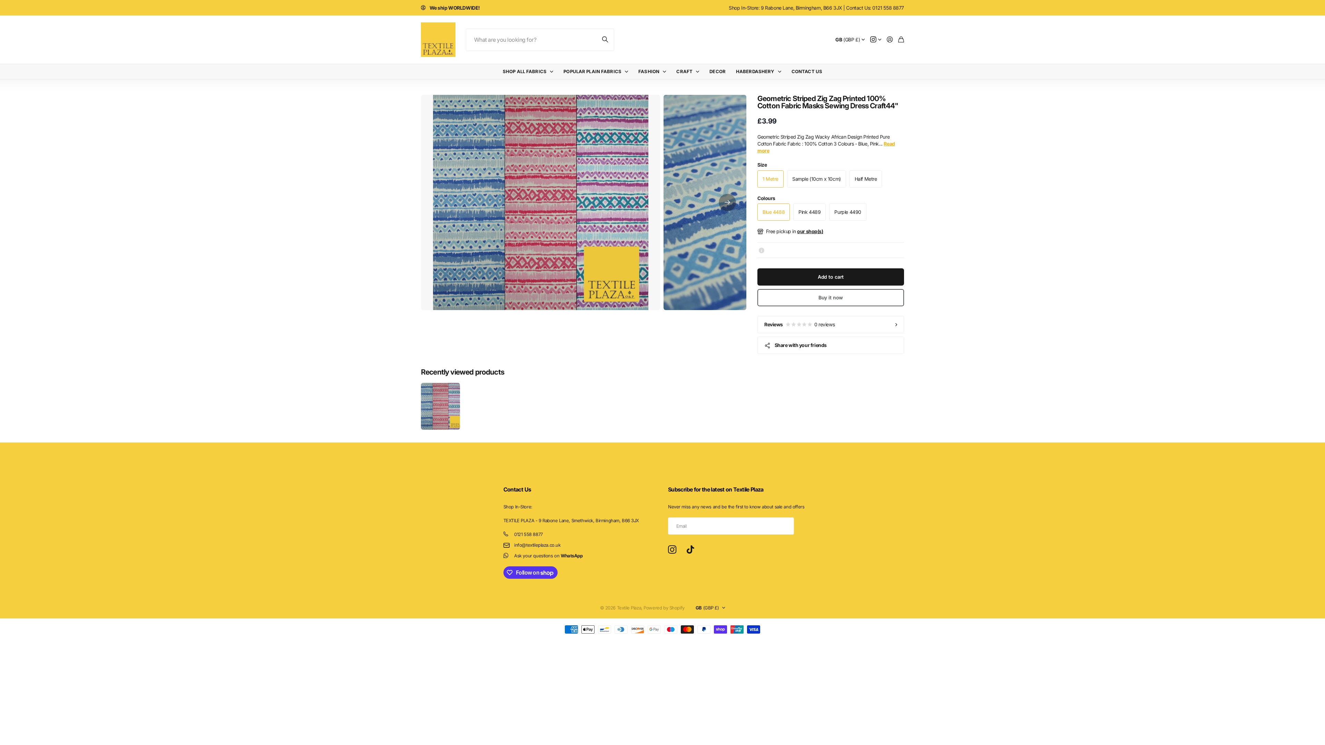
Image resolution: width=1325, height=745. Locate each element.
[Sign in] (890, 40)
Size (762, 165)
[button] (727, 202)
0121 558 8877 (528, 534)
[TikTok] (690, 550)
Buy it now (830, 297)
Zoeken (605, 40)
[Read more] (875, 40)
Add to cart (831, 277)
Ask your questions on (548, 555)
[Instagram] (672, 550)
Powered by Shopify (664, 607)
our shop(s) (810, 231)
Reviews (799, 324)
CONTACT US (807, 71)
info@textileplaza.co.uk (537, 545)
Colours (766, 198)
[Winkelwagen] (901, 40)
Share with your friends (801, 345)
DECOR (717, 71)
